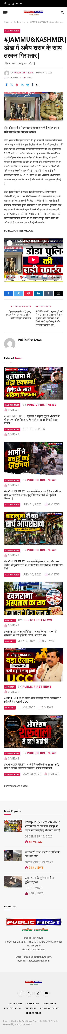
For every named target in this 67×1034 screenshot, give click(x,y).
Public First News (23, 73)
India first (49, 1003)
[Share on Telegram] (27, 84)
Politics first (12, 1008)
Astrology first (50, 1008)
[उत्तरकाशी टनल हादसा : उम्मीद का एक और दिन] (13, 856)
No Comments (14, 78)
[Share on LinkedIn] (22, 84)
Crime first (32, 1003)
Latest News (15, 1003)
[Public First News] (33, 12)
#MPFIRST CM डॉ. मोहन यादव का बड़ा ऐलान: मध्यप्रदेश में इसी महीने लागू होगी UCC (32, 699)
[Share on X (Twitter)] (11, 84)
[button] (5, 12)
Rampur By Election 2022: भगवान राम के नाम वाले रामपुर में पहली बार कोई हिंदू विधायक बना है (42, 826)
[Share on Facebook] (6, 84)
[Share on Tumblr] (32, 84)
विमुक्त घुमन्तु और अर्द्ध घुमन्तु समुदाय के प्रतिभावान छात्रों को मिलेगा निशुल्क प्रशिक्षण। (18, 315)
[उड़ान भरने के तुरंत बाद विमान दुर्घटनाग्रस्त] (13, 881)
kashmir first (12, 31)
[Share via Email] (37, 84)
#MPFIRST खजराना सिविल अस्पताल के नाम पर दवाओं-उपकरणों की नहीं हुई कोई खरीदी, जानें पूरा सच (30, 633)
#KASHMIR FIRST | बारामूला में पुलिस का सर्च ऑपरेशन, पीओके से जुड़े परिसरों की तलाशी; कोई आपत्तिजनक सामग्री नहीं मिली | (33, 565)
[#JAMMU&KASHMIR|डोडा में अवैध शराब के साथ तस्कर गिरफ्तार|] (33, 106)
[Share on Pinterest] (16, 84)
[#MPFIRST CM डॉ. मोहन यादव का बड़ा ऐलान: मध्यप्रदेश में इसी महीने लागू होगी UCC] (33, 664)
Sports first (33, 1013)
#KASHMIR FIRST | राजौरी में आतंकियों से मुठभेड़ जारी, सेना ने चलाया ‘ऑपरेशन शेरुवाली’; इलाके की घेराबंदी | (31, 766)
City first (30, 1008)
